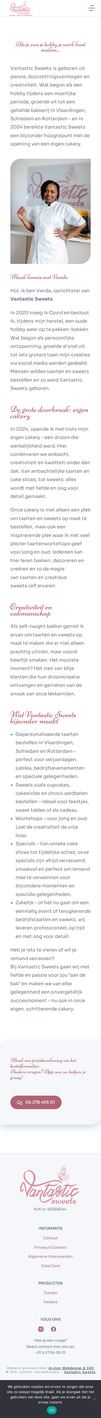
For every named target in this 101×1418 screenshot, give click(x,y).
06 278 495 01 (40, 1102)
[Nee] (94, 1399)
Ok (51, 1410)
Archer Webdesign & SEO (71, 1368)
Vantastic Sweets (80, 1372)
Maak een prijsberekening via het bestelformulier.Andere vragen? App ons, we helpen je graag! (48, 1069)
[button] (92, 8)
